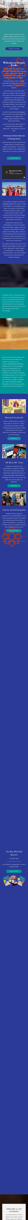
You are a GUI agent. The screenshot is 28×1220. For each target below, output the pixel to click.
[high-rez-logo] (3, 3)
